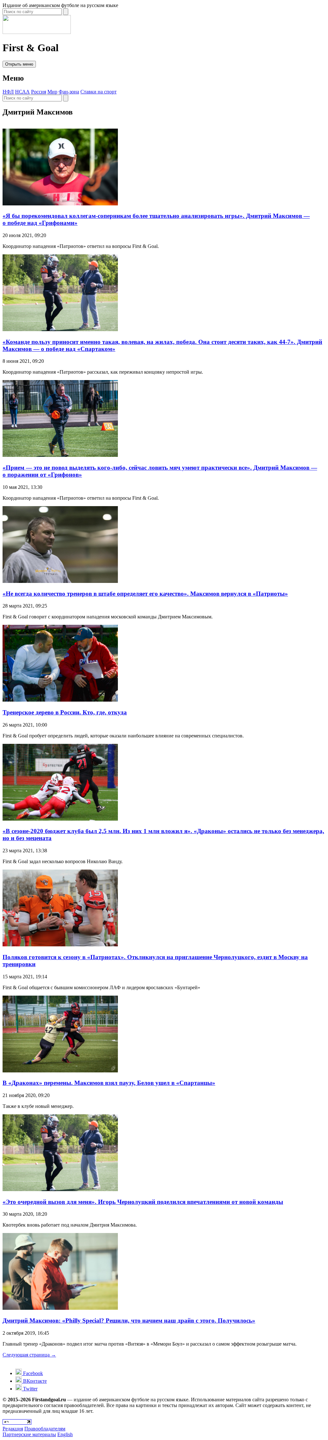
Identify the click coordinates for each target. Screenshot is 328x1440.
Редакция (13, 1428)
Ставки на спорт (98, 91)
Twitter (29, 1388)
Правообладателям (44, 1428)
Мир (52, 91)
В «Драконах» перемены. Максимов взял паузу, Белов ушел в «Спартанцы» (109, 1082)
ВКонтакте (34, 1381)
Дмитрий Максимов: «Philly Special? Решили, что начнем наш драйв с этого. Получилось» (129, 1320)
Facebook (32, 1373)
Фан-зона (69, 91)
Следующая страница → (29, 1354)
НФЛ (8, 91)
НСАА (22, 91)
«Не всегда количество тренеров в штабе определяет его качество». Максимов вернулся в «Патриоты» (145, 593)
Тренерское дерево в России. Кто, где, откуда (65, 712)
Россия (38, 91)
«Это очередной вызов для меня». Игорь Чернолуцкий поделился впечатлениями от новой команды (143, 1201)
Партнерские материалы (29, 1434)
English (65, 1434)
